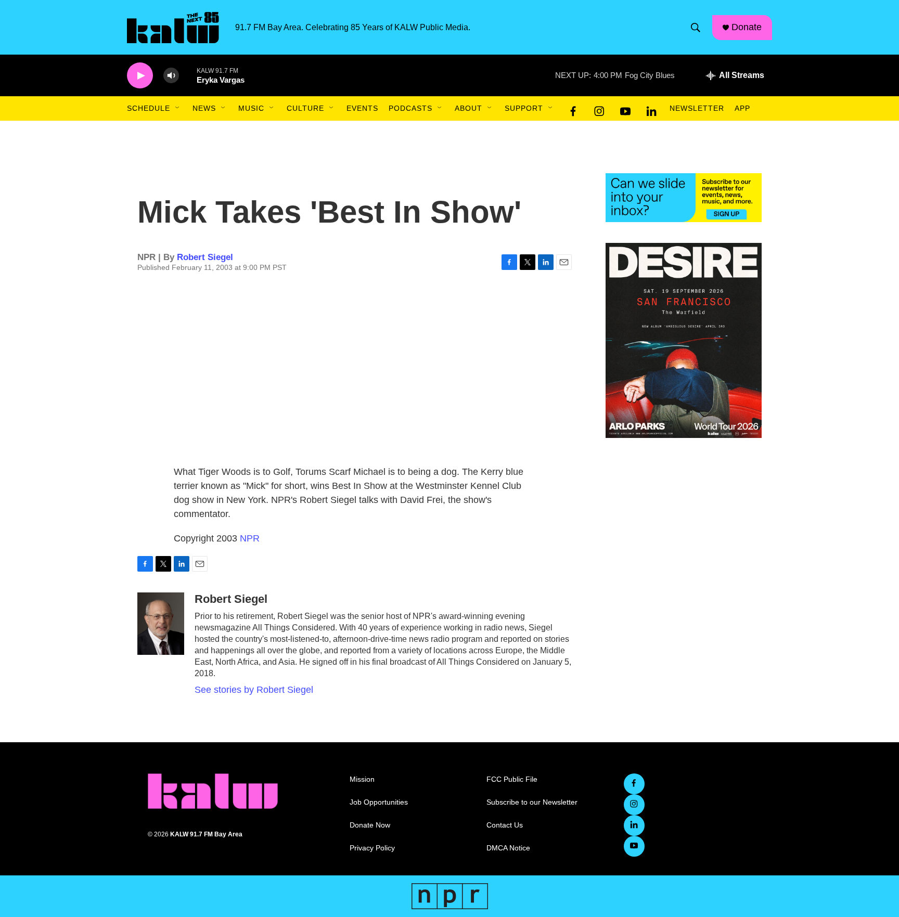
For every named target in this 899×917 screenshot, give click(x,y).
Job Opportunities (379, 802)
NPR (250, 538)
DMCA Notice (508, 848)
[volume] (171, 75)
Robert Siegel (205, 257)
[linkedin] (651, 109)
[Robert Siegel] (160, 623)
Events (362, 108)
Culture (305, 108)
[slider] (187, 75)
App (742, 108)
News (204, 108)
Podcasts (410, 108)
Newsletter (697, 108)
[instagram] (599, 109)
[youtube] (625, 109)
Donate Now (370, 825)
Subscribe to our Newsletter (531, 802)
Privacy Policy (372, 848)
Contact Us (504, 825)
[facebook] (573, 109)
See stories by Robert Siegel (254, 689)
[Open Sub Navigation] (178, 108)
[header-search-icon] (695, 27)
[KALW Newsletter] (684, 197)
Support (524, 108)
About (468, 108)
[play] (140, 76)
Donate (746, 27)
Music (251, 108)
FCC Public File (511, 779)
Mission (362, 779)
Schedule (148, 108)
